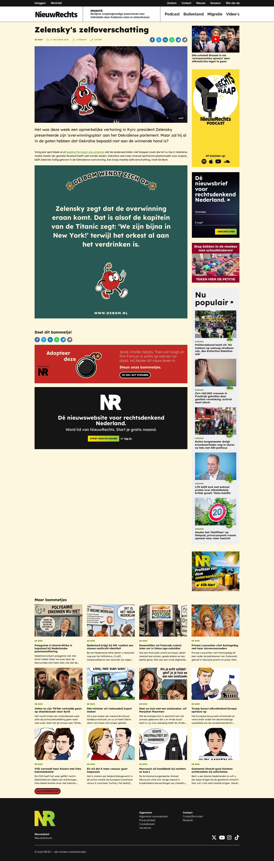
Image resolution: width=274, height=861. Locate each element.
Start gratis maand (103, 438)
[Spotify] (204, 161)
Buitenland (193, 14)
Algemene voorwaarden (153, 816)
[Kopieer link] (184, 39)
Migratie (214, 14)
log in (128, 438)
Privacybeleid (147, 820)
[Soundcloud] (227, 161)
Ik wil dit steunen (135, 375)
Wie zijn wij (232, 3)
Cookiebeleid (146, 824)
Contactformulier (193, 816)
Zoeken (171, 3)
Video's (232, 14)
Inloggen (40, 3)
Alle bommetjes (47, 791)
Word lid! (56, 3)
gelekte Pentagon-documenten (86, 152)
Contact (186, 3)
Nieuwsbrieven (43, 838)
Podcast (172, 14)
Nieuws (200, 3)
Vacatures (145, 827)
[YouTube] (218, 161)
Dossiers (215, 3)
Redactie (188, 820)
